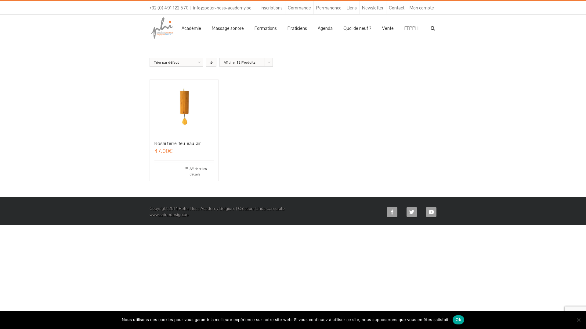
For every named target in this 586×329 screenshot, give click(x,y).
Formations (266, 28)
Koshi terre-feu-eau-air (177, 143)
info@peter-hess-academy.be (222, 8)
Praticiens (297, 28)
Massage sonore (228, 28)
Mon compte (422, 8)
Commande (299, 8)
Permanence (329, 8)
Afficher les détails (198, 171)
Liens (352, 8)
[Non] (578, 320)
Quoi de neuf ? (357, 28)
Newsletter (373, 8)
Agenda (325, 28)
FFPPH (411, 28)
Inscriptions (272, 8)
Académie (191, 28)
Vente (388, 28)
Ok (458, 319)
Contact (396, 8)
